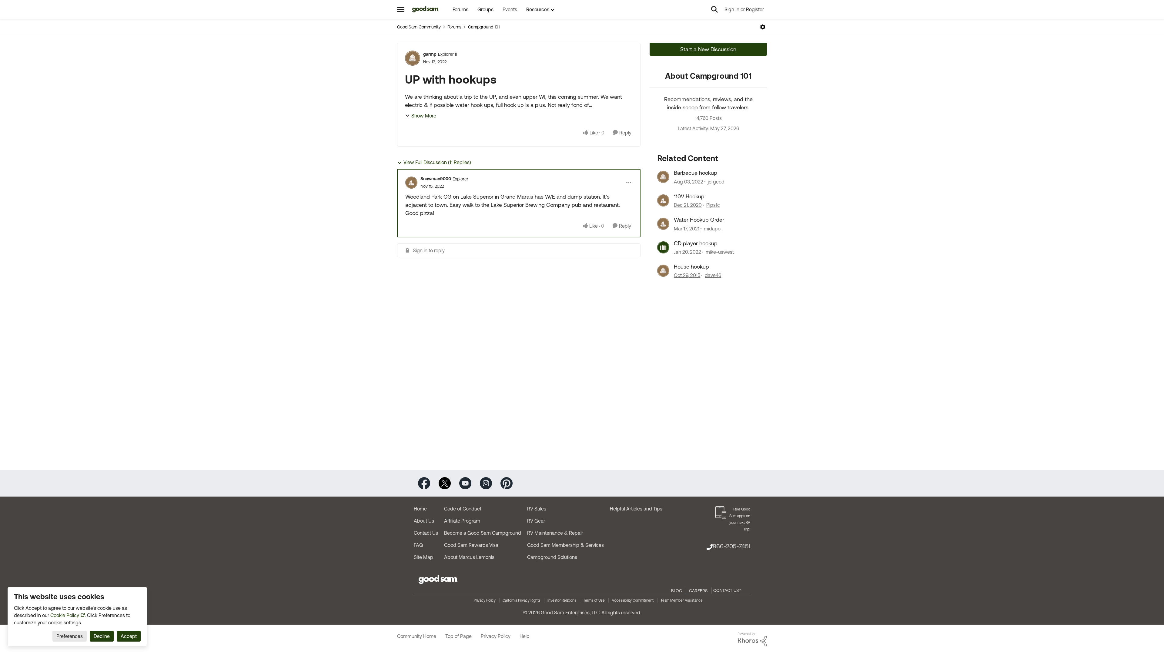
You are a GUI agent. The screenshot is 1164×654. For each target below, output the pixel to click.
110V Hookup (689, 196)
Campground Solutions (552, 557)
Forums (454, 27)
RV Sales (536, 508)
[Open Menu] (762, 27)
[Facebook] (424, 483)
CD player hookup (695, 243)
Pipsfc (713, 205)
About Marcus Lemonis (469, 557)
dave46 (713, 275)
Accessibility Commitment (633, 600)
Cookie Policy (64, 615)
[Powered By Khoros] (752, 639)
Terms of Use (594, 600)
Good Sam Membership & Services (565, 545)
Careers (698, 590)
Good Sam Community (419, 27)
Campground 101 (484, 27)
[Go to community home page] (425, 9)
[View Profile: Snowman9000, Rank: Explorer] (411, 183)
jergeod (716, 181)
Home (420, 508)
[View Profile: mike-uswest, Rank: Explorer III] (663, 247)
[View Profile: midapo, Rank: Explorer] (663, 224)
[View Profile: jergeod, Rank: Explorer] (663, 177)
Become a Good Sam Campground (482, 533)
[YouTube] (465, 483)
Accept (129, 636)
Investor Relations (561, 600)
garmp (429, 54)
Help (525, 636)
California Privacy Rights (521, 600)
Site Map (423, 557)
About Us (424, 521)
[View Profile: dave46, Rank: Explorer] (663, 271)
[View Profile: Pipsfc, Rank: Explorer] (663, 200)
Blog (676, 590)
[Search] (714, 9)
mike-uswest (720, 252)
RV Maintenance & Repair (555, 533)
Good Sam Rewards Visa (471, 545)
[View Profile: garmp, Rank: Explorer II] (412, 58)
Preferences (69, 636)
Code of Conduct (462, 508)
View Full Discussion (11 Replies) (437, 162)
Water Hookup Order (699, 219)
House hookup (691, 266)
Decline (102, 636)
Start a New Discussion (708, 49)
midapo (712, 228)
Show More (423, 115)
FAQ (418, 545)
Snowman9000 (435, 178)
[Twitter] (444, 483)
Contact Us (426, 533)
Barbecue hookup (695, 173)
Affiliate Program (462, 521)
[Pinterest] (506, 483)
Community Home (416, 636)
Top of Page (458, 636)
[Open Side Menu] (400, 9)
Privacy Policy (485, 600)
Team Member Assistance (682, 600)
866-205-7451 (731, 546)
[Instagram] (486, 483)
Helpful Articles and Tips (636, 508)
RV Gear (536, 521)
